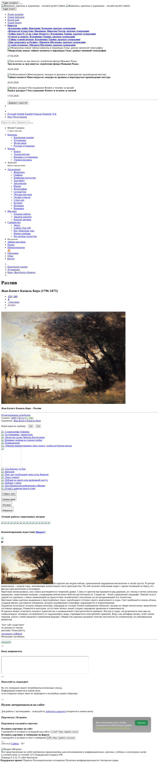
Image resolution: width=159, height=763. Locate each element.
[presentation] (82, 307)
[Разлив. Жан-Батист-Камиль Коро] (63, 403)
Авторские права (109, 760)
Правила (28, 760)
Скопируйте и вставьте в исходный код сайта (25, 731)
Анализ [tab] (11, 305)
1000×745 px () (22, 418)
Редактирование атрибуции (15, 415)
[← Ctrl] (36, 445)
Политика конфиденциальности (83, 760)
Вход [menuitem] (10, 117)
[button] (15, 14)
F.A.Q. (14, 757)
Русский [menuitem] (11, 114)
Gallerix (15, 743)
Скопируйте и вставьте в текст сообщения (23, 737)
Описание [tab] (13, 302)
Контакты (32, 757)
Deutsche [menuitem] (47, 114)
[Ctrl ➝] (13, 469)
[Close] (32, 123)
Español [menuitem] (29, 114)
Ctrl (30, 426)
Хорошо (141, 723)
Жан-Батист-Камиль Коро (27, 420)
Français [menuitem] (38, 114)
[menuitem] (54, 114)
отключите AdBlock (11, 633)
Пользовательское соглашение (49, 760)
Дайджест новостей (18, 103)
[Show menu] (21, 3)
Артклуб (16, 164)
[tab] (12, 296)
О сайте (22, 757)
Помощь (6, 757)
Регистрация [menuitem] (20, 117)
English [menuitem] (20, 114)
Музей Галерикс (16, 129)
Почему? (40, 532)
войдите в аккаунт (56, 711)
